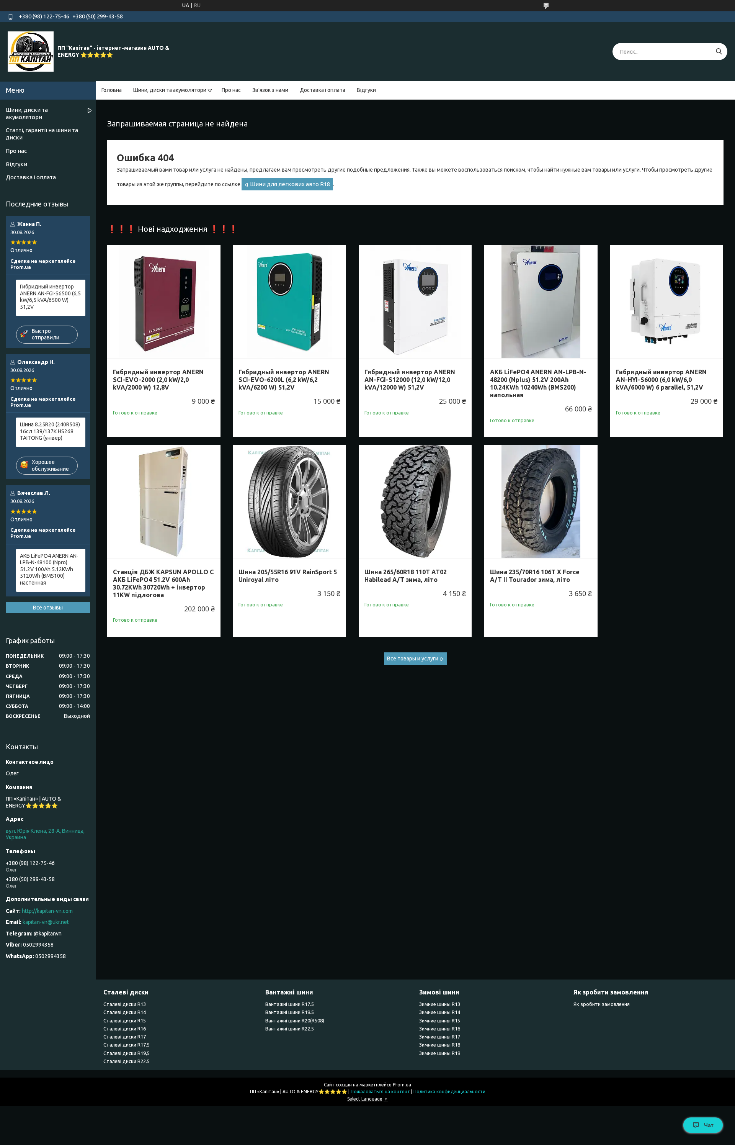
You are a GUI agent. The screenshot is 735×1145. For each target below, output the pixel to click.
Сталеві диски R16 (124, 1028)
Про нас (231, 90)
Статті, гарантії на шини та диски (42, 134)
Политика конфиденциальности (449, 1091)
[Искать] (718, 51)
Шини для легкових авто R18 (290, 184)
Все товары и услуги (412, 658)
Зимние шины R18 (439, 1044)
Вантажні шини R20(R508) (294, 1020)
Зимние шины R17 (439, 1036)
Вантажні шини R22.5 (289, 1028)
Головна (111, 90)
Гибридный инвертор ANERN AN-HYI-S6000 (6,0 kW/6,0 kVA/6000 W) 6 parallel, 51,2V (661, 380)
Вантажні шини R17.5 (289, 1004)
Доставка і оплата (322, 90)
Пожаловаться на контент (380, 1091)
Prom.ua (402, 1084)
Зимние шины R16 (439, 1028)
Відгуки (366, 90)
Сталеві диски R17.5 (126, 1044)
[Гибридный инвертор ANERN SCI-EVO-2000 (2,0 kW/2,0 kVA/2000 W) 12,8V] (163, 302)
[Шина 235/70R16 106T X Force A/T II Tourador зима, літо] (541, 501)
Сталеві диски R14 (124, 1012)
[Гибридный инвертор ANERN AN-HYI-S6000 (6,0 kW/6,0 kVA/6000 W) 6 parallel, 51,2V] (667, 302)
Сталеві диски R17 (124, 1036)
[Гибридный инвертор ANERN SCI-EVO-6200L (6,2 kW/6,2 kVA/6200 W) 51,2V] (289, 302)
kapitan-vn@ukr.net (46, 922)
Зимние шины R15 (439, 1020)
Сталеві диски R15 (124, 1020)
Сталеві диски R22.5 (126, 1061)
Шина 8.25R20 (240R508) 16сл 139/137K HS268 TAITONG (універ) (50, 431)
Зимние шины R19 (439, 1053)
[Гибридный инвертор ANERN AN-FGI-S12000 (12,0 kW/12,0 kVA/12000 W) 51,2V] (415, 302)
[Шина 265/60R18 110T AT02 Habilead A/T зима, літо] (415, 501)
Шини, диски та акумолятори (169, 90)
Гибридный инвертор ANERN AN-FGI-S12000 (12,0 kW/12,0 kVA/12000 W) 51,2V (409, 380)
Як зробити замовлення (601, 1004)
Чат (709, 1125)
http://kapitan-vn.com (47, 911)
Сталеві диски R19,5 (126, 1053)
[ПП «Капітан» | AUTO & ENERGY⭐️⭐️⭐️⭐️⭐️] (31, 51)
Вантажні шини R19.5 (289, 1012)
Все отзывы (48, 607)
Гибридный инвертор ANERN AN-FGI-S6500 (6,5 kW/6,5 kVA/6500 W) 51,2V (50, 296)
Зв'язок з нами (270, 90)
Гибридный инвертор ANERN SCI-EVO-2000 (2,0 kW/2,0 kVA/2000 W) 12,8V (158, 380)
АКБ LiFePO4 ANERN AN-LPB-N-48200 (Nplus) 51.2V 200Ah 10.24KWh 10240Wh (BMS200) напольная (538, 383)
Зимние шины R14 (439, 1012)
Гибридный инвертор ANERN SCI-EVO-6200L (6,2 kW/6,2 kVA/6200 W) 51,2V (283, 380)
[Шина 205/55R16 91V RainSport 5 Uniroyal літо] (289, 501)
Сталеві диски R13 (124, 1004)
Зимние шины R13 (439, 1004)
